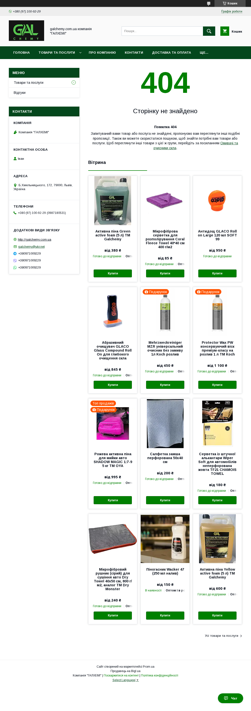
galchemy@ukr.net (31, 246)
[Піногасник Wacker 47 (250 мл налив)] (165, 538)
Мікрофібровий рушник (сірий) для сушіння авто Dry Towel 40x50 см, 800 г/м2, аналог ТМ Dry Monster (113, 579)
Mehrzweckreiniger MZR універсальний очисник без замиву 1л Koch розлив (165, 348)
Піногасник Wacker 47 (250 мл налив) (165, 571)
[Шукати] (209, 31)
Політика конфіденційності (159, 675)
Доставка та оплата (171, 52)
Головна (21, 52)
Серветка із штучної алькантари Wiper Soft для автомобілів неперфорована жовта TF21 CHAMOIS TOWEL (217, 464)
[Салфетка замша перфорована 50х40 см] (165, 423)
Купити (113, 273)
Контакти (134, 52)
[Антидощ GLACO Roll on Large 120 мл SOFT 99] (217, 200)
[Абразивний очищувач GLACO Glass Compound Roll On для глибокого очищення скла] (112, 311)
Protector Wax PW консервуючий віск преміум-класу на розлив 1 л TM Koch (217, 348)
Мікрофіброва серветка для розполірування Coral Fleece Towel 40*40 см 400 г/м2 (165, 239)
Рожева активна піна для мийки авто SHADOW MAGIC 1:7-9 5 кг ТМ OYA (113, 460)
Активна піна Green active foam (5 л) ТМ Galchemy (112, 235)
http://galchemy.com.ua (34, 239)
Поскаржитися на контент (121, 675)
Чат (234, 698)
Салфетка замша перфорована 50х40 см (165, 458)
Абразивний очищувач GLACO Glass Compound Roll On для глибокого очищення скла (113, 350)
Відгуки (19, 93)
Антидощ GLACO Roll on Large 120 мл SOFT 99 (217, 235)
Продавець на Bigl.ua (125, 671)
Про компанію (102, 52)
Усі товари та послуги (221, 635)
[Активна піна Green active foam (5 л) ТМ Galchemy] (112, 200)
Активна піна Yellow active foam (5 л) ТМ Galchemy (217, 573)
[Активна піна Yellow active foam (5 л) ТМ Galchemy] (217, 538)
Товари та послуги (56, 52)
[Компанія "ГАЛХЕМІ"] (26, 40)
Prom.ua (148, 666)
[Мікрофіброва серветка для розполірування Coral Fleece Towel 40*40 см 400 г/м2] (165, 200)
